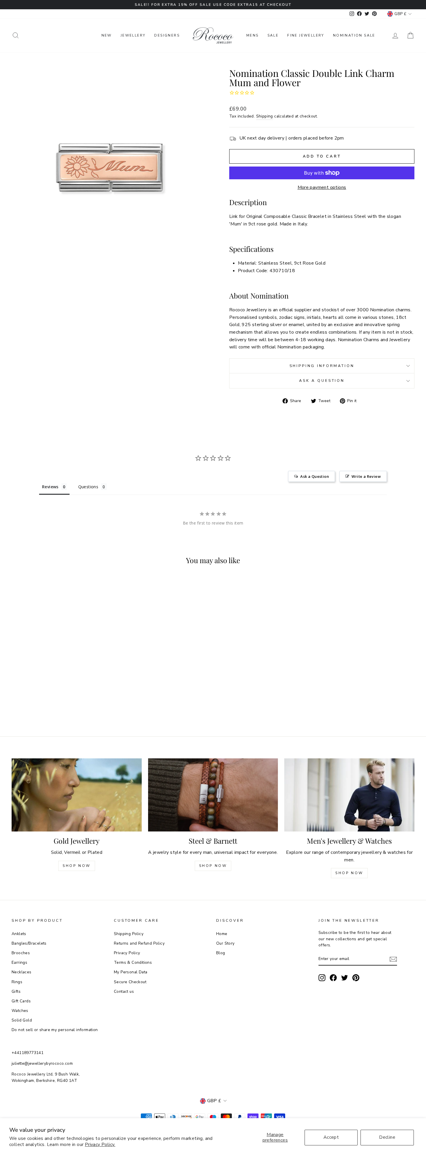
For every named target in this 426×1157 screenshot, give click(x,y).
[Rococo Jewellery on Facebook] (333, 977)
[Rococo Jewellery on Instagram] (321, 977)
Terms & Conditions (133, 962)
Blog (220, 953)
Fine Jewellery (305, 35)
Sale (273, 35)
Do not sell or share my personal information (55, 1030)
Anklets (19, 934)
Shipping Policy (128, 934)
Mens (252, 35)
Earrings (19, 962)
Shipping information (322, 365)
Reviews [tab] (50, 486)
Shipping (264, 116)
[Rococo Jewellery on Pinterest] (355, 977)
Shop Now (77, 865)
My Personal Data (130, 972)
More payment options (322, 187)
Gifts (16, 991)
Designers (167, 35)
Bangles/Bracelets (29, 943)
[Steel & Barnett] (213, 794)
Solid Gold (22, 1020)
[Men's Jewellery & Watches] (349, 794)
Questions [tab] (88, 486)
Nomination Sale (354, 35)
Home (221, 934)
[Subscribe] (393, 959)
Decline (387, 1137)
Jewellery (133, 35)
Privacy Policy (127, 953)
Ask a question (322, 380)
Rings (17, 982)
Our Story (225, 943)
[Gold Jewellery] (77, 794)
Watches (20, 1010)
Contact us (124, 991)
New (106, 35)
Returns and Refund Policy (139, 943)
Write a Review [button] (366, 476)
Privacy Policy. (100, 1144)
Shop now (213, 865)
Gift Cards (21, 1001)
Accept (331, 1137)
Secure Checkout (130, 982)
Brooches (21, 953)
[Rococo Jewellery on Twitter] (344, 977)
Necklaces (22, 972)
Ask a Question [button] (314, 476)
